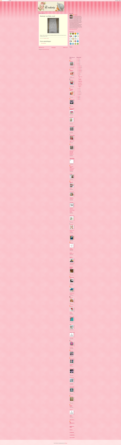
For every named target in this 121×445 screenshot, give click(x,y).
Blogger (66, 443)
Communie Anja (79, 86)
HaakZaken (71, 80)
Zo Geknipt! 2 (74, 327)
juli (78, 73)
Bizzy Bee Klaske (72, 126)
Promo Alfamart (72, 253)
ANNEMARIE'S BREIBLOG (72, 109)
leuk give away (80, 84)
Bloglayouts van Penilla (72, 427)
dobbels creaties (72, 368)
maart (79, 91)
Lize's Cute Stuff (72, 437)
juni (79, 74)
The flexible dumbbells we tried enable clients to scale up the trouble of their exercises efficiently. (72, 208)
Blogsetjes (71, 429)
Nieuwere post (41, 47)
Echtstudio (71, 306)
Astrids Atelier (72, 377)
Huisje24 (71, 405)
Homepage (54, 47)
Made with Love (72, 419)
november (79, 67)
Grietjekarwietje (72, 99)
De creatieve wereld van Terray (71, 90)
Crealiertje (45, 4)
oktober (79, 68)
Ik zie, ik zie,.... (72, 396)
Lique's (71, 287)
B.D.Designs (71, 243)
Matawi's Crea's (72, 215)
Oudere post (65, 47)
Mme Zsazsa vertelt (71, 167)
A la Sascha (71, 224)
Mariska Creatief (72, 332)
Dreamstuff (71, 117)
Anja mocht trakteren (79, 79)
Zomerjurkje (79, 83)
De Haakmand (72, 432)
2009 (78, 97)
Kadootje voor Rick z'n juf (80, 81)
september (79, 70)
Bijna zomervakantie (80, 76)
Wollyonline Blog (72, 135)
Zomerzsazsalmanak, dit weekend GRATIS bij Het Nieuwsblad (72, 169)
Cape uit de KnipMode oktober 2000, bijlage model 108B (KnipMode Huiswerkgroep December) (72, 150)
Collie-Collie (71, 145)
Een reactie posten (43, 43)
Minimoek (71, 297)
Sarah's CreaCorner (71, 257)
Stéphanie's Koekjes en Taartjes (71, 268)
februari (79, 92)
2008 (78, 99)
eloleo (70, 324)
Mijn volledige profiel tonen (73, 29)
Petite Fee (71, 341)
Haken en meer (72, 316)
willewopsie (71, 351)
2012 (78, 63)
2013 (78, 61)
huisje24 (71, 406)
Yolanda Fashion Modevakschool (72, 159)
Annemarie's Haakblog (71, 71)
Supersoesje (71, 235)
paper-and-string (71, 182)
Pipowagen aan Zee (72, 278)
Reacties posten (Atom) (46, 49)
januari (79, 94)
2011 (78, 64)
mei (79, 88)
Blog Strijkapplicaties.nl (72, 423)
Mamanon (71, 409)
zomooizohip (71, 202)
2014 (78, 60)
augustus (79, 71)
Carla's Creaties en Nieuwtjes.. (72, 387)
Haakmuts (71, 61)
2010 (78, 96)
